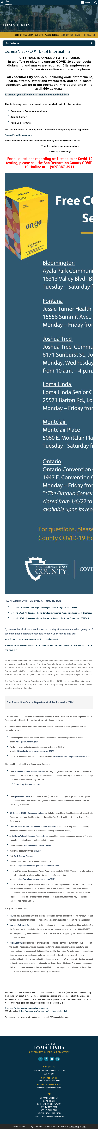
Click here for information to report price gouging (26, 1008)
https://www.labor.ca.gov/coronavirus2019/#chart (38, 865)
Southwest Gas (16, 943)
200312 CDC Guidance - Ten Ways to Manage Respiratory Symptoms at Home (43, 607)
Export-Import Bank (21, 796)
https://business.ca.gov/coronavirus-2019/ (35, 751)
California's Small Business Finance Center (30, 836)
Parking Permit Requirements (18, 135)
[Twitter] (40, 1059)
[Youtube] (52, 1059)
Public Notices (52, 35)
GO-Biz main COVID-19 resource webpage (27, 813)
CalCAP (37, 851)
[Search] (95, 2)
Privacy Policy (74, 1127)
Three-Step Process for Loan (27, 784)
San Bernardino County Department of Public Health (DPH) (41, 702)
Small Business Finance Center (37, 845)
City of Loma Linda (24, 35)
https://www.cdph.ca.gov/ (27, 742)
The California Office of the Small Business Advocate (32, 826)
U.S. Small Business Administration (28, 771)
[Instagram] (57, 1059)
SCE (11, 916)
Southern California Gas (19, 925)
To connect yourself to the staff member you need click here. (37, 94)
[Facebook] (46, 1059)
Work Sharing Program (23, 856)
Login (84, 1127)
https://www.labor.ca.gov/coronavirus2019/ (71, 756)
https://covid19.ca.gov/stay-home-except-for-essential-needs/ (31, 639)
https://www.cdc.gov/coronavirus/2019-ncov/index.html (43, 1011)
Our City (39, 35)
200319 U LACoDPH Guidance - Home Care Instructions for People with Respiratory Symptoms (51, 613)
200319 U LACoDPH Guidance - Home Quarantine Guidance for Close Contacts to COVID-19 (49, 618)
